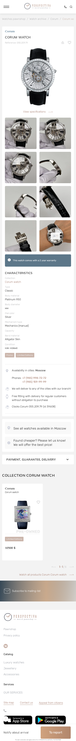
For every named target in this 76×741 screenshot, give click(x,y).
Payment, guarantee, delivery (31, 459)
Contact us (26, 702)
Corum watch (13, 281)
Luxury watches (14, 662)
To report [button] (55, 732)
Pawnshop (10, 629)
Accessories (11, 674)
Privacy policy (12, 635)
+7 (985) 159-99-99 (34, 381)
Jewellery (10, 668)
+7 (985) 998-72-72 (34, 378)
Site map (9, 702)
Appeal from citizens (51, 702)
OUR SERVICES (13, 692)
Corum (10, 31)
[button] (6, 7)
